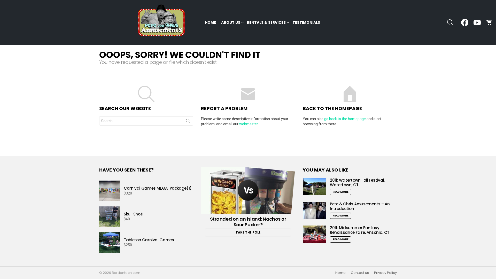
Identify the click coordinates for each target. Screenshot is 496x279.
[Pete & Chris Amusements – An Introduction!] (314, 210)
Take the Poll (248, 232)
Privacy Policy (385, 273)
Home (210, 22)
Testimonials (306, 22)
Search (188, 122)
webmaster (248, 124)
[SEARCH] (450, 22)
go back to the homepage (345, 119)
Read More (340, 192)
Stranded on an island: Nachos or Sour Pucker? (248, 222)
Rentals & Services (266, 22)
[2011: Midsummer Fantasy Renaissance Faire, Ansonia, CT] (314, 234)
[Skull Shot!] (109, 216)
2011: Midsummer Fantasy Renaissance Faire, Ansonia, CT (359, 230)
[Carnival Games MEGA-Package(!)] (109, 191)
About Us (230, 22)
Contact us (360, 273)
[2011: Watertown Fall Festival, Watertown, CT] (314, 186)
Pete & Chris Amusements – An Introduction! (360, 206)
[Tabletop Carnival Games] (109, 242)
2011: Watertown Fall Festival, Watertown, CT (357, 182)
